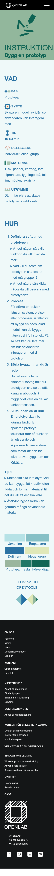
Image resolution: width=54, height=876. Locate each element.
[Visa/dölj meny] (47, 5)
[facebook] (9, 854)
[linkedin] (29, 854)
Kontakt (10, 663)
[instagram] (19, 854)
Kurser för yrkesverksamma (25, 725)
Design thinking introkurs (18, 731)
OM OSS (9, 632)
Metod (7, 648)
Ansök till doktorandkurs (17, 715)
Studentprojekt (12, 694)
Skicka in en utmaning (16, 698)
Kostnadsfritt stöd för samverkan (21, 770)
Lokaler (8, 656)
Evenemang (11, 783)
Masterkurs (13, 683)
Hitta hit (8, 673)
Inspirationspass (13, 740)
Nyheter (10, 777)
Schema (9, 702)
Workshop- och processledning (21, 762)
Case (8, 794)
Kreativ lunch (11, 787)
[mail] (40, 854)
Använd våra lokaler (15, 766)
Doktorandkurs (16, 709)
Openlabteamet (12, 669)
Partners (9, 639)
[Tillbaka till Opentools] (27, 593)
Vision (7, 643)
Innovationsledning (18, 755)
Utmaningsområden (15, 652)
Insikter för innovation (16, 735)
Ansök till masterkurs (15, 689)
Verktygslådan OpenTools (23, 746)
